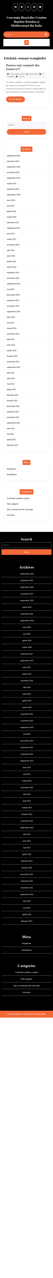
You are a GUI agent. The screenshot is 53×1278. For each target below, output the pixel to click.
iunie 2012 (11, 378)
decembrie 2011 (13, 406)
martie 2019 (11, 183)
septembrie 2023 (13, 167)
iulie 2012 (10, 373)
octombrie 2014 (13, 306)
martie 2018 (11, 217)
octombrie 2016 (13, 245)
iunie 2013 (11, 345)
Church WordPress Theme (18, 1014)
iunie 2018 (11, 200)
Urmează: (11, 515)
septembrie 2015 (13, 284)
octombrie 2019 (13, 172)
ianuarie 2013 (12, 356)
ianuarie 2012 (12, 401)
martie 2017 (11, 239)
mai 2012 (10, 384)
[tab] (26, 42)
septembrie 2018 (13, 195)
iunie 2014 (11, 317)
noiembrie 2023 (13, 161)
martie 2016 (11, 267)
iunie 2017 (11, 234)
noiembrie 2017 (13, 222)
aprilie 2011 (11, 439)
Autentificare (12, 474)
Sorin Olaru (33, 74)
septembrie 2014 (13, 311)
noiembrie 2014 (13, 300)
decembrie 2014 (13, 295)
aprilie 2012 (11, 389)
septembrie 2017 (13, 228)
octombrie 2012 (13, 362)
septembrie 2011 (13, 423)
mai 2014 (10, 323)
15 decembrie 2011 (17, 74)
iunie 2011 (11, 428)
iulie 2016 (10, 250)
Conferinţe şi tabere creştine (18, 498)
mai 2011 (10, 434)
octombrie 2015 (13, 278)
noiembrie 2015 (13, 273)
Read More (17, 100)
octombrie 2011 (13, 417)
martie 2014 (11, 328)
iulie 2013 (10, 339)
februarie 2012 (12, 395)
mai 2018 (10, 206)
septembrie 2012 (13, 367)
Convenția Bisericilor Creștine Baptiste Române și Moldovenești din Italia (27, 21)
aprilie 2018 (11, 211)
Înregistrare (11, 469)
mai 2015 (10, 289)
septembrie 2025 (13, 156)
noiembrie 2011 (13, 412)
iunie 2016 (11, 256)
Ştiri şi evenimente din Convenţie (20, 509)
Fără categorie (12, 504)
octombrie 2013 (13, 334)
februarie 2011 (12, 445)
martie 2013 (11, 350)
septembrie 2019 (13, 178)
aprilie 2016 (11, 261)
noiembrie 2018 (13, 189)
